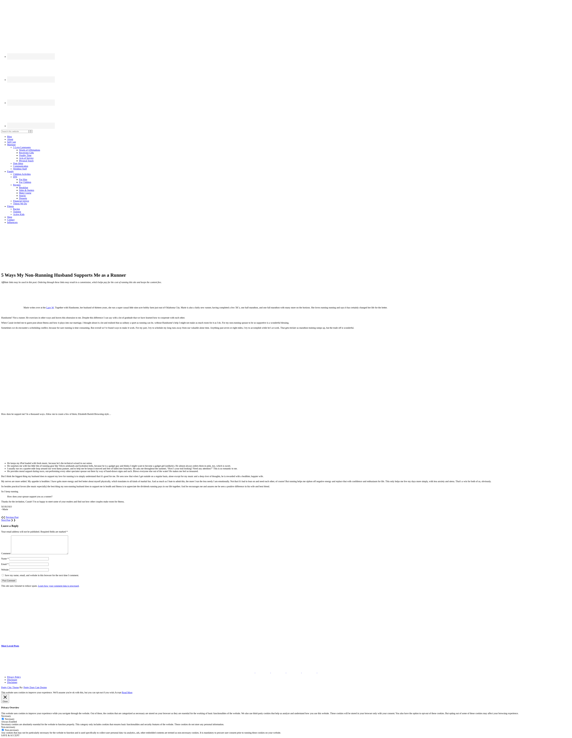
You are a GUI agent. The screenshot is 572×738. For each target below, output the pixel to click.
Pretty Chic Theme (10, 687)
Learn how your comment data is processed (58, 586)
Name (5, 558)
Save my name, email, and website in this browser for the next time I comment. (42, 575)
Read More (127, 692)
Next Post (5, 520)
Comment (5, 553)
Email (4, 564)
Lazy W (50, 307)
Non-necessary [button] (8, 727)
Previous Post (12, 517)
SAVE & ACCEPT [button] (10, 735)
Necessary (9, 719)
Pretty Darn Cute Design (35, 687)
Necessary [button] (6, 716)
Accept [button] (118, 692)
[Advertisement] (286, 247)
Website (5, 569)
